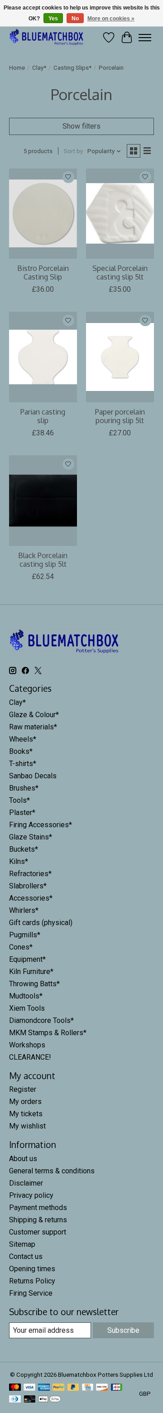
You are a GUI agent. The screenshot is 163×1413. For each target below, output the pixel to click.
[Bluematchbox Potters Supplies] (46, 37)
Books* (21, 751)
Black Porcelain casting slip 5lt (42, 560)
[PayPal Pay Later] (73, 1388)
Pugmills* (24, 935)
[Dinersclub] (15, 1399)
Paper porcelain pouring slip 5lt (120, 416)
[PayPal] (58, 1388)
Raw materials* (33, 727)
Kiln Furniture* (31, 971)
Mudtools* (26, 996)
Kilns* (18, 861)
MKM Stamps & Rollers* (47, 1032)
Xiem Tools (27, 1008)
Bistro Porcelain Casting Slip (43, 272)
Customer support (37, 1232)
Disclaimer (26, 1183)
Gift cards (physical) (40, 922)
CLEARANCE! (30, 1057)
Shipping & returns (38, 1219)
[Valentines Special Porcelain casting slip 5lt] (120, 214)
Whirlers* (23, 910)
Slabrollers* (28, 886)
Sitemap (22, 1244)
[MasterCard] (15, 1388)
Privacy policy (31, 1195)
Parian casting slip (42, 416)
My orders (25, 1101)
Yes (53, 18)
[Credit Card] (87, 1388)
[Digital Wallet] (49, 1399)
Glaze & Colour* (34, 714)
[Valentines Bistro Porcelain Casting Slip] (43, 214)
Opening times (32, 1268)
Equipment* (27, 959)
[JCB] (117, 1388)
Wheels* (22, 739)
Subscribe (123, 1330)
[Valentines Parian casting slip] (43, 357)
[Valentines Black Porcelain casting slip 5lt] (43, 500)
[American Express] (44, 1388)
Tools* (19, 800)
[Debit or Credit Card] (30, 1399)
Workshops (27, 1045)
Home (17, 67)
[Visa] (29, 1388)
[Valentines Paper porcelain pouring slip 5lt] (120, 357)
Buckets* (23, 849)
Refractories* (30, 873)
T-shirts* (22, 763)
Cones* (21, 947)
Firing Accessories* (40, 824)
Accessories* (31, 898)
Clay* (39, 67)
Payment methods (38, 1207)
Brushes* (23, 788)
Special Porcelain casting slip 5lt (120, 272)
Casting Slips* (72, 67)
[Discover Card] (102, 1388)
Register (22, 1089)
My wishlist (27, 1126)
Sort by (73, 151)
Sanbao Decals (33, 776)
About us (23, 1158)
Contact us (26, 1256)
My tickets (26, 1113)
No (75, 18)
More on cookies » (110, 18)
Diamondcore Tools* (41, 1020)
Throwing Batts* (34, 983)
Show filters (81, 126)
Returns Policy (32, 1281)
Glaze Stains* (30, 837)
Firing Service (31, 1293)
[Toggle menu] (145, 38)
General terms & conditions (52, 1171)
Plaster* (22, 812)
